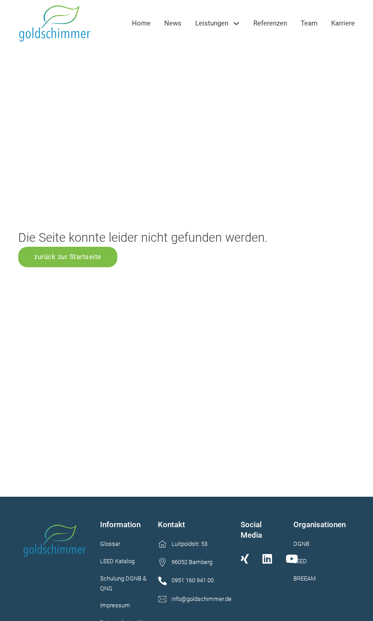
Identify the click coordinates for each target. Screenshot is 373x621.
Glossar (110, 543)
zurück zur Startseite (67, 257)
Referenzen (270, 23)
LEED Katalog (117, 561)
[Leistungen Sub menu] (236, 23)
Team (309, 23)
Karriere (343, 23)
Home (141, 23)
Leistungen (211, 23)
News (172, 23)
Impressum (115, 605)
